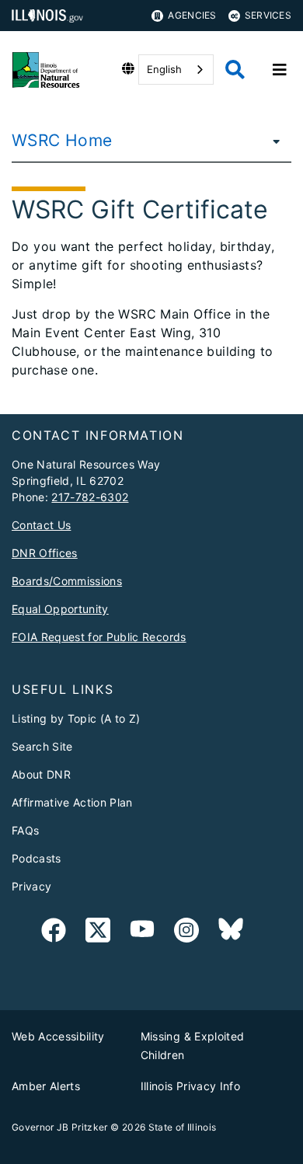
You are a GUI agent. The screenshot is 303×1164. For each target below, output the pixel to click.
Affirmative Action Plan (72, 802)
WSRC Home (62, 140)
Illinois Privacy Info (190, 1086)
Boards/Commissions (67, 580)
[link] (53, 933)
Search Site (42, 746)
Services (268, 15)
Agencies (192, 15)
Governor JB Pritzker (60, 1127)
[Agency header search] (235, 69)
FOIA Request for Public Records (99, 636)
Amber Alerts (46, 1086)
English (164, 69)
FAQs (25, 830)
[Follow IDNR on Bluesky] (230, 933)
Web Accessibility (58, 1036)
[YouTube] (142, 933)
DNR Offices (45, 552)
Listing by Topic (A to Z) (76, 718)
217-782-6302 (89, 497)
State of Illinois (182, 1127)
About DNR (41, 774)
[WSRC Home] (271, 140)
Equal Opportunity (60, 608)
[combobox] (176, 69)
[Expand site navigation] (279, 69)
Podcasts (36, 858)
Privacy (31, 886)
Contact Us (41, 524)
